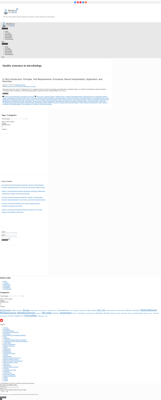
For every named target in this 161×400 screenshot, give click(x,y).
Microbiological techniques (63, 101)
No (7, 391)
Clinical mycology (52, 310)
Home (6, 31)
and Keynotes (39, 96)
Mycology (31, 96)
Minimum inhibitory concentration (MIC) (88, 101)
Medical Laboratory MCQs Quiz (12, 358)
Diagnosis (76, 310)
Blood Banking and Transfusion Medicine (14, 335)
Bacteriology (8, 34)
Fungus (60, 99)
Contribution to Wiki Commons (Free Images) (15, 341)
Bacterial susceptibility (48, 98)
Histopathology (9, 39)
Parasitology (6, 371)
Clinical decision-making (72, 98)
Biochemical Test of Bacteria (11, 332)
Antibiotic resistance (49, 96)
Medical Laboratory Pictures (10, 359)
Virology (5, 380)
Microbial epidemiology (49, 101)
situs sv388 (5, 185)
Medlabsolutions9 (16, 101)
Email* (3, 235)
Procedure (61, 102)
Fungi (89, 310)
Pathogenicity (99, 313)
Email (1, 388)
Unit (22, 316)
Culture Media (7, 343)
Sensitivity (145, 313)
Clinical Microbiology (86, 98)
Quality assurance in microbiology (88, 102)
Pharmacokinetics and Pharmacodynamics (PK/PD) (38, 102)
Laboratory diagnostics (93, 99)
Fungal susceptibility (51, 99)
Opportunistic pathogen (90, 313)
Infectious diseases (67, 99)
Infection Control (120, 310)
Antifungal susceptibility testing (73, 96)
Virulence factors (40, 316)
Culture (71, 310)
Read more (5, 93)
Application (34, 98)
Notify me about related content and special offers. (13, 390)
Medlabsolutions (7, 101)
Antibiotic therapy (60, 96)
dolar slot (4, 197)
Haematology (8, 36)
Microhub (73, 101)
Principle (55, 102)
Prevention (107, 313)
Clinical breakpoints (60, 98)
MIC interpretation (27, 101)
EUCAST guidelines (40, 99)
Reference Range (139, 313)
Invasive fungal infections (79, 99)
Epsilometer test (29, 99)
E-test (103, 98)
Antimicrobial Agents (88, 96)
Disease (5, 347)
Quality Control (131, 313)
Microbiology (38, 313)
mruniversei (102, 101)
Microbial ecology (37, 101)
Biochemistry (8, 37)
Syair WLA (5, 203)
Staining (5, 377)
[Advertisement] (24, 149)
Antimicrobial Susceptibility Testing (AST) (18, 98)
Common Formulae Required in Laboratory (14, 340)
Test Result (11, 316)
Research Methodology (9, 376)
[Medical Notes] (8, 27)
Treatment (18, 316)
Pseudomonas (124, 313)
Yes (3, 391)
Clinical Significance (63, 310)
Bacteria (39, 98)
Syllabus (5, 379)
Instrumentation (7, 356)
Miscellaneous (24, 96)
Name (1, 386)
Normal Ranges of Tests (9, 370)
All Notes (7, 33)
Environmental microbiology (17, 99)
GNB (99, 310)
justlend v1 (4, 191)
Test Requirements (26, 104)
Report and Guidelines (9, 374)
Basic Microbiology (15, 96)
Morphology (55, 313)
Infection (5, 355)
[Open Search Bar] (3, 42)
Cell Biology (6, 338)
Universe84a (35, 104)
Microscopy (6, 364)
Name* (4, 231)
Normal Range (81, 313)
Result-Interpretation (15, 104)
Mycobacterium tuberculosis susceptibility (14, 102)
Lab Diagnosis (136, 310)
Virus (46, 316)
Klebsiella (128, 310)
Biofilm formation (34, 310)
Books (5, 337)
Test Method (156, 313)
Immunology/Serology (9, 353)
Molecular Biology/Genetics (10, 367)
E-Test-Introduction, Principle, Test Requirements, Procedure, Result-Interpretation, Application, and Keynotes (52, 80)
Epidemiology (83, 310)
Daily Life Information (9, 344)
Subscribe (3, 397)
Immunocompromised (111, 310)
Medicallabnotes (104, 99)
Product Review (7, 373)
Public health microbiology (72, 102)
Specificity (150, 313)
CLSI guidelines (96, 98)
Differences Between (9, 346)
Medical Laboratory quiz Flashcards (12, 361)
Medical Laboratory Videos (10, 362)
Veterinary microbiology (45, 104)
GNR (103, 310)
